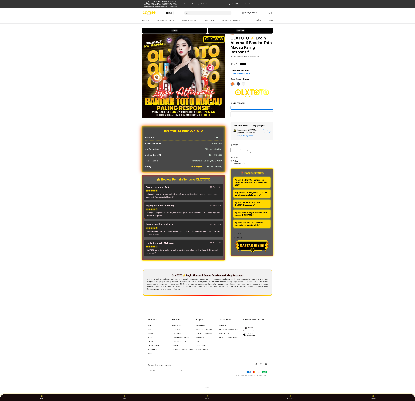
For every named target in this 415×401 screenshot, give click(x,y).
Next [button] (272, 4)
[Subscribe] (181, 370)
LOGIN (174, 30)
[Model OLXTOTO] (252, 108)
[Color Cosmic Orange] (233, 84)
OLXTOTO (145, 20)
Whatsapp (290, 398)
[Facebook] (234, 238)
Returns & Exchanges (204, 333)
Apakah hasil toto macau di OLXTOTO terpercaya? (247, 203)
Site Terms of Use (202, 349)
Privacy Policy (201, 345)
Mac (149, 325)
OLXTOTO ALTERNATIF (165, 20)
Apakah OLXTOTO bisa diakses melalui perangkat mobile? (249, 223)
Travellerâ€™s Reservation (182, 349)
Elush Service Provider (180, 337)
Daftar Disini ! (172, 6)
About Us (223, 325)
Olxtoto (151, 341)
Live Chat (373, 398)
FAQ (197, 341)
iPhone (150, 333)
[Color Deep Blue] (238, 84)
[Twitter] (238, 238)
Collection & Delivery (204, 329)
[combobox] (207, 13)
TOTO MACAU (209, 20)
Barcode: (247, 56)
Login (125, 398)
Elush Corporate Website (229, 337)
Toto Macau (152, 349)
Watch (150, 337)
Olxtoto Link (176, 333)
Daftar (207, 398)
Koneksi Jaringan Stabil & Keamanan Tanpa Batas (236, 4)
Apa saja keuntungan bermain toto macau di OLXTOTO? (251, 213)
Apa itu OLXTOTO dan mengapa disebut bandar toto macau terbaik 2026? (251, 182)
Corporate (176, 329)
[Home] (149, 13)
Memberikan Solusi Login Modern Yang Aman (199, 4)
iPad (149, 329)
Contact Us (200, 337)
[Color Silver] (243, 84)
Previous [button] (143, 4)
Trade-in (175, 345)
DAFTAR (240, 30)
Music (150, 353)
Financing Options (179, 341)
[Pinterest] (241, 238)
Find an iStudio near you (228, 329)
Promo (41, 398)
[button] (145, 20)
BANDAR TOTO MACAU (231, 20)
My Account (200, 325)
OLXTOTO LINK (239, 114)
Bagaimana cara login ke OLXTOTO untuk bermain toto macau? (251, 193)
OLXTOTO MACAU (189, 20)
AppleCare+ (176, 325)
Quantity (234, 145)
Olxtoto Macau (154, 345)
